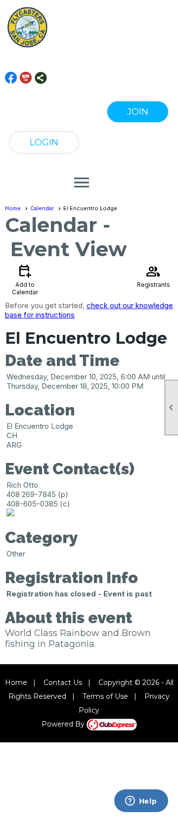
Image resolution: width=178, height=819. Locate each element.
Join (137, 111)
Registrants (153, 275)
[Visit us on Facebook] (11, 78)
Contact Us (63, 682)
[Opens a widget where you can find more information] (141, 801)
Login (44, 142)
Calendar (42, 208)
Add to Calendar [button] (25, 279)
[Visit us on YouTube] (26, 78)
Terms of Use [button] (105, 696)
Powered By (64, 724)
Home (13, 208)
